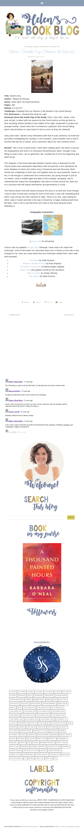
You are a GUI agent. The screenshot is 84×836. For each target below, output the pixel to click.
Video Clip (39, 758)
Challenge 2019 (44, 711)
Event (70, 723)
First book (31, 727)
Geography (63, 727)
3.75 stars (48, 691)
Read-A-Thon (61, 742)
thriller (65, 754)
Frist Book (52, 727)
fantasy (22, 727)
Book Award (35, 703)
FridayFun (41, 727)
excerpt (13, 727)
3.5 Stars (39, 691)
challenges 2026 (47, 719)
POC (29, 742)
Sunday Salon (15, 754)
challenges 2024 (16, 719)
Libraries (31, 735)
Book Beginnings (49, 703)
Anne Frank (25, 270)
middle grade (65, 735)
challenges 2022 (43, 715)
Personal (13, 742)
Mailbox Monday (44, 735)
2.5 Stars (21, 691)
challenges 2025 (31, 719)
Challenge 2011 (29, 707)
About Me (21, 695)
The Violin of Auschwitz (30, 267)
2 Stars (13, 691)
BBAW (49, 699)
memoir (55, 735)
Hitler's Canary (34, 273)
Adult (36, 47)
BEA (54, 699)
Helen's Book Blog (29, 827)
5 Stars (13, 695)
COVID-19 (33, 723)
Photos (22, 742)
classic (13, 723)
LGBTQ (23, 735)
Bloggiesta (14, 703)
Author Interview (16, 699)
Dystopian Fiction (58, 723)
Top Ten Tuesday (16, 758)
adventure (38, 695)
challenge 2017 (16, 711)
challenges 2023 (58, 715)
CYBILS (41, 723)
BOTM (19, 707)
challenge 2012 (43, 707)
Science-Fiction (54, 746)
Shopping (65, 746)
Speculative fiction (31, 750)
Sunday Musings (55, 750)
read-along (14, 746)
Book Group (62, 703)
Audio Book (49, 695)
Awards (28, 699)
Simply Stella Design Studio (67, 827)
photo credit (36, 241)
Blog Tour (63, 699)
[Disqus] (42, 349)
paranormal (62, 738)
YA (58, 47)
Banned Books (39, 699)
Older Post (69, 315)
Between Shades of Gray (34, 263)
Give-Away (14, 731)
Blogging (25, 703)
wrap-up (49, 758)
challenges (14, 715)
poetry (35, 742)
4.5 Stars (28, 47)
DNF (47, 723)
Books (12, 707)
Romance (25, 746)
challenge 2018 (30, 711)
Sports (43, 750)
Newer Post (15, 315)
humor (62, 731)
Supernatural (28, 754)
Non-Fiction (42, 738)
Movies (12, 738)
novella (52, 738)
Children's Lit (61, 719)
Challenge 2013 (57, 707)
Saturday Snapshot (38, 746)
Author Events (61, 695)
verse (31, 758)
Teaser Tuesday (42, 754)
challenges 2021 (28, 715)
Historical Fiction (48, 47)
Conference (23, 723)
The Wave (33, 260)
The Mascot (34, 276)
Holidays (53, 731)
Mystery (21, 738)
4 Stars (58, 691)
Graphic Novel (25, 731)
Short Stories (15, 750)
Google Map (32, 247)
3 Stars (30, 691)
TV (25, 758)
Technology (55, 754)
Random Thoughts (47, 742)
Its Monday (14, 735)
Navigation (31, 738)
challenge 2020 (58, 711)
